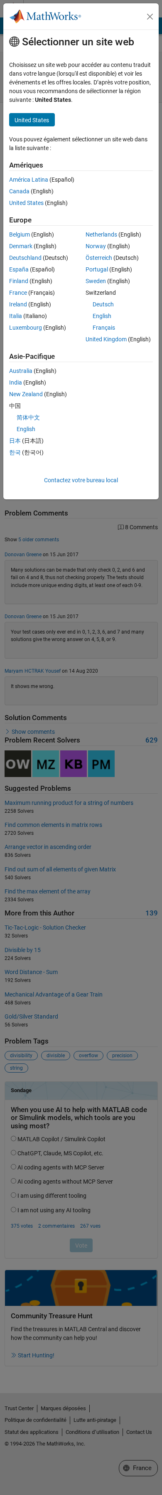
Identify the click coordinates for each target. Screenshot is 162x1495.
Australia (20, 371)
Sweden (96, 281)
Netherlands (101, 234)
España (19, 269)
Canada (19, 191)
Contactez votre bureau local (81, 480)
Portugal (97, 269)
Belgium (19, 234)
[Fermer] (150, 16)
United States (26, 203)
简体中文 (28, 417)
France (18, 292)
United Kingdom (106, 339)
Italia (15, 316)
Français (104, 327)
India (15, 382)
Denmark (20, 246)
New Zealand (26, 394)
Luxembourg (25, 327)
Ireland (18, 304)
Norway (96, 246)
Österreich (99, 257)
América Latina (28, 179)
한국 (15, 452)
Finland (18, 281)
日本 (15, 440)
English (102, 316)
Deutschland (25, 257)
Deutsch (103, 304)
